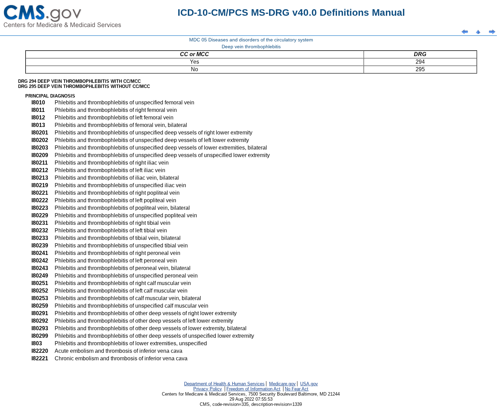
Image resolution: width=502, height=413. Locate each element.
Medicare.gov (282, 383)
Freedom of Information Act (253, 388)
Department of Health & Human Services (224, 383)
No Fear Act (296, 388)
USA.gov (309, 383)
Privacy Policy (207, 388)
